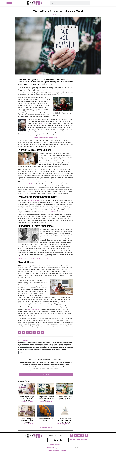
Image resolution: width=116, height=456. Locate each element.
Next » (50, 427)
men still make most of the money (58, 212)
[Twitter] (75, 435)
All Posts (21, 352)
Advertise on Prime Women (56, 451)
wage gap (43, 123)
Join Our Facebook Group (78, 439)
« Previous (43, 427)
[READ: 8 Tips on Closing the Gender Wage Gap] (42, 137)
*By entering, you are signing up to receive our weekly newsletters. (45, 368)
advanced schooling (34, 200)
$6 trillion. (32, 184)
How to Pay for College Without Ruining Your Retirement (27, 398)
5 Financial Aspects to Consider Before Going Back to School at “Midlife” (65, 420)
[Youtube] (79, 435)
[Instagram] (82, 435)
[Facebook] (71, 435)
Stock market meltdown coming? (46, 419)
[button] (19, 332)
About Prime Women (54, 445)
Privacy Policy (52, 448)
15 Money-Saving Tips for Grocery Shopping (65, 397)
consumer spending (34, 309)
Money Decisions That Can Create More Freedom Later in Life (46, 398)
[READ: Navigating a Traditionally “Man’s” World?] (33, 259)
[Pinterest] (86, 435)
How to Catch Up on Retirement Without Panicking (27, 420)
